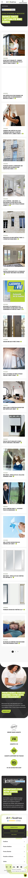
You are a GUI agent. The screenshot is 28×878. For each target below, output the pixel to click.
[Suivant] (18, 652)
